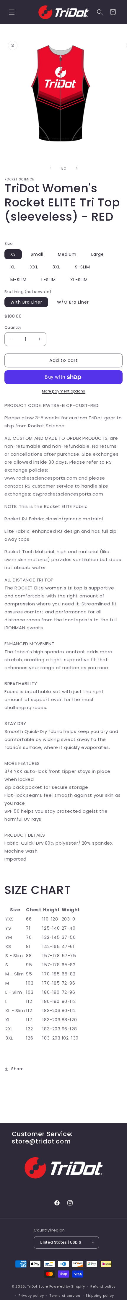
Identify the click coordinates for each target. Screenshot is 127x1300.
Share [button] (17, 1069)
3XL (56, 267)
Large (97, 254)
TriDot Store (37, 1286)
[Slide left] (50, 168)
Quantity (12, 327)
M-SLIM (18, 280)
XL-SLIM (79, 280)
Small (37, 254)
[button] (11, 12)
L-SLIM (48, 280)
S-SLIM (82, 267)
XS (13, 254)
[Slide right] (76, 168)
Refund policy (102, 1286)
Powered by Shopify (67, 1286)
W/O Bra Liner (73, 302)
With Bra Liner (26, 302)
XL (12, 267)
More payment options (63, 391)
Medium (67, 254)
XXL (34, 267)
